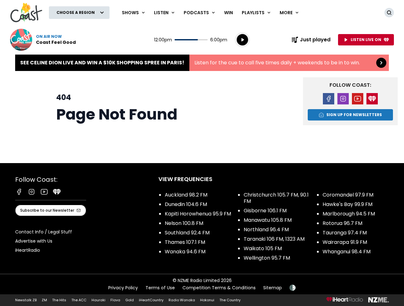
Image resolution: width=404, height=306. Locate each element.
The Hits (59, 300)
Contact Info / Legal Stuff (43, 232)
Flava (115, 300)
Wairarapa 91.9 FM (345, 242)
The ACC (78, 300)
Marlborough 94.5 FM (349, 213)
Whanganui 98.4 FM (347, 251)
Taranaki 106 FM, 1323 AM (274, 239)
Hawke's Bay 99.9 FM (347, 204)
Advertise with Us (33, 241)
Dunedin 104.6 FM (186, 204)
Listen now (43, 40)
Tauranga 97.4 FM (345, 232)
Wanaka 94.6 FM (185, 251)
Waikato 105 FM (263, 248)
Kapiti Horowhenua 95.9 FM (198, 213)
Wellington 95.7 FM (267, 258)
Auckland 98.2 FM (186, 194)
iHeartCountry (151, 300)
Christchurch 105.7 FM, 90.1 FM (276, 198)
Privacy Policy (123, 288)
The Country (230, 300)
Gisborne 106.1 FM (265, 210)
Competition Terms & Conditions (219, 288)
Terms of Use (160, 288)
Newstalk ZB (26, 300)
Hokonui (207, 300)
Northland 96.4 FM (266, 229)
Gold (129, 300)
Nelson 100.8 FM (184, 223)
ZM (44, 300)
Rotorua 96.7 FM (342, 223)
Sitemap (272, 288)
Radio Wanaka (182, 300)
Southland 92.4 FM (187, 232)
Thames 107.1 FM (185, 242)
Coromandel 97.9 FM (348, 194)
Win (228, 12)
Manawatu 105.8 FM (268, 220)
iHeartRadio (27, 250)
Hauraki (98, 300)
